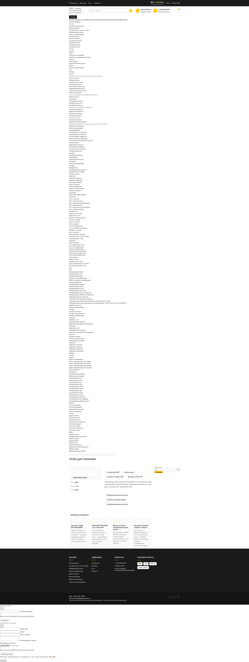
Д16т (102, 455)
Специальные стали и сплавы (79, 236)
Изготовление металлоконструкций (81, 140)
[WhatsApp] (169, 597)
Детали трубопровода (76, 307)
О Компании (73, 3)
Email (22, 632)
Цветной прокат (74, 370)
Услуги (71, 74)
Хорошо (3, 661)
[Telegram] (174, 597)
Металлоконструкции (75, 579)
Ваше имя (24, 629)
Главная (71, 455)
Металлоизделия (75, 38)
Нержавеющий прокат (76, 272)
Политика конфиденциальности (79, 598)
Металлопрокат (74, 174)
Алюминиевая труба (94, 455)
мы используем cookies (45, 657)
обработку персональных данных (23, 616)
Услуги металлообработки (77, 582)
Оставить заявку (146, 12)
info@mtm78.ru (120, 566)
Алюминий (86, 455)
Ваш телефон (25, 634)
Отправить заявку (6, 654)
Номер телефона (27, 611)
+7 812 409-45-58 (120, 563)
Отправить (4, 620)
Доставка (83, 3)
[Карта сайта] (178, 597)
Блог (90, 3)
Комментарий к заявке (28, 640)
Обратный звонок (164, 12)
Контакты (97, 3)
